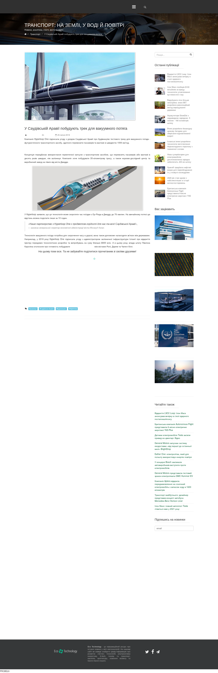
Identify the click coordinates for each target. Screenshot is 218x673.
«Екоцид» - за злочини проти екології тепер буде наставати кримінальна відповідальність (174, 352)
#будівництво (61, 309)
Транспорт (49, 135)
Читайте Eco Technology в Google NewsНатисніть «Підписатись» (87, 258)
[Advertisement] (87, 283)
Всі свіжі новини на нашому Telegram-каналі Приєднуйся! (87, 148)
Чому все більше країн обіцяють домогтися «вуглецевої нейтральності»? (174, 281)
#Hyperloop (73, 309)
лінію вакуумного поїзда (82, 246)
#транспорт (33, 309)
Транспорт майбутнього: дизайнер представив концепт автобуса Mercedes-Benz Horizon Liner (174, 316)
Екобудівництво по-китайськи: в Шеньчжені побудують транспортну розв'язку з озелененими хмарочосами (174, 389)
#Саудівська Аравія (47, 309)
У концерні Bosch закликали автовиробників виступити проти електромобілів (174, 245)
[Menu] (133, 6)
